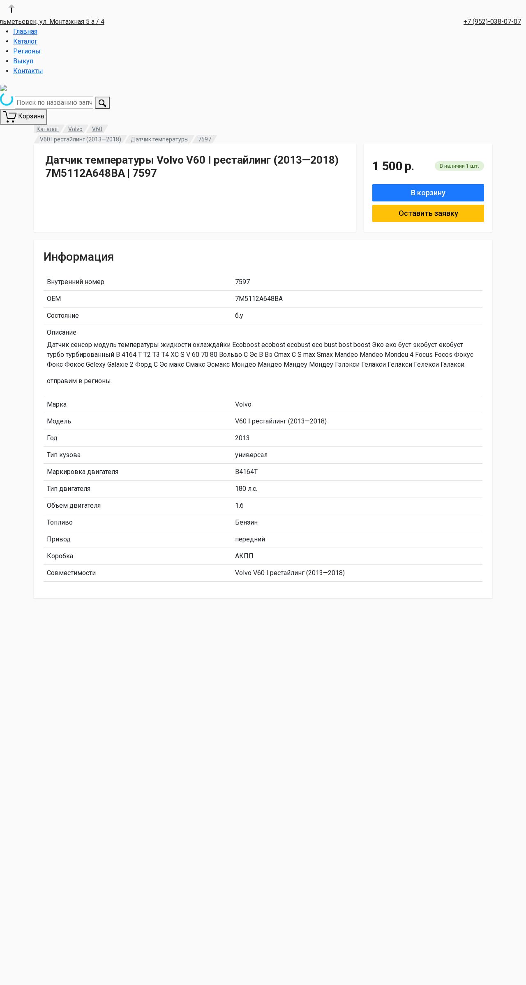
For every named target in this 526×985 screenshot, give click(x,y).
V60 (97, 129)
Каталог (25, 41)
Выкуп (23, 61)
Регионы (27, 51)
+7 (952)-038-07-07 (492, 21)
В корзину (428, 192)
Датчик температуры (160, 139)
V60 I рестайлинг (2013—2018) (80, 139)
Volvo (75, 129)
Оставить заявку (428, 213)
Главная (25, 31)
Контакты (28, 71)
